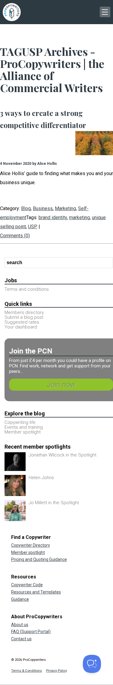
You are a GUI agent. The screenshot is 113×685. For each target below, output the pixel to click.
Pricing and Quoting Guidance (39, 559)
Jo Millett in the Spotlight (54, 502)
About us (19, 624)
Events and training (24, 427)
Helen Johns (41, 477)
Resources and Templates (36, 592)
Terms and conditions (27, 289)
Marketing (65, 208)
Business (43, 208)
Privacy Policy (56, 671)
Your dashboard (21, 327)
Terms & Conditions (26, 671)
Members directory (24, 312)
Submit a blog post (24, 317)
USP (32, 226)
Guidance (20, 599)
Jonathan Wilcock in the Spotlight (62, 455)
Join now (61, 384)
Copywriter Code (27, 584)
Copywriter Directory (30, 545)
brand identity (53, 217)
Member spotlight (23, 432)
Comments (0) (15, 235)
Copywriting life (20, 422)
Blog (26, 208)
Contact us (21, 638)
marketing (79, 217)
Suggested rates (22, 322)
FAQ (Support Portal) (31, 631)
